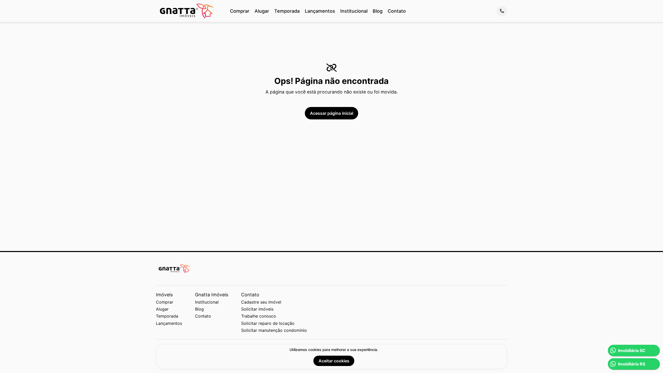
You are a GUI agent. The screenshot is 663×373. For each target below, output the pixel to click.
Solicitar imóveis (257, 309)
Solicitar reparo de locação (267, 323)
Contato (397, 11)
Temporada (287, 11)
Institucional (353, 11)
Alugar (262, 11)
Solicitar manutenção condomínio (274, 330)
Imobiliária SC (631, 350)
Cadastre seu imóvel (261, 302)
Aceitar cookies (334, 360)
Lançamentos (320, 11)
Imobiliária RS (631, 364)
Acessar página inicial (331, 113)
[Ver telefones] (502, 11)
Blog (378, 11)
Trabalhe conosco (258, 316)
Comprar (239, 11)
